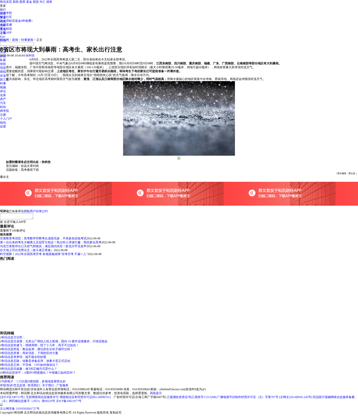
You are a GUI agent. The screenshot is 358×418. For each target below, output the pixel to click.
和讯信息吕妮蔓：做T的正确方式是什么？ (29, 368)
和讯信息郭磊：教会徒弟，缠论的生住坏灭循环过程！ (37, 349)
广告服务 (62, 385)
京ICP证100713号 (12, 397)
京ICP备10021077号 (68, 401)
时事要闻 (27, 39)
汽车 (3, 103)
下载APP (6, 32)
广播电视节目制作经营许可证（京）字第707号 (247, 397)
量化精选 (6, 28)
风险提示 (156, 393)
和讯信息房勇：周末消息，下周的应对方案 (29, 353)
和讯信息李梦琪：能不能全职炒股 (23, 357)
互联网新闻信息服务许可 (42, 397)
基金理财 (6, 20)
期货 (36, 1)
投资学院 (6, 13)
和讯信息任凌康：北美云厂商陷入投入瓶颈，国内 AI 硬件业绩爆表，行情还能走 (54, 341)
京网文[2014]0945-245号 (295, 397)
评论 (3, 91)
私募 (3, 60)
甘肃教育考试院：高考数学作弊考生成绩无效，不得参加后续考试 (43, 238)
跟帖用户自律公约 (36, 211)
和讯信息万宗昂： (13, 337)
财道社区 (6, 16)
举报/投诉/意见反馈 (12, 385)
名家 (3, 95)
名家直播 (6, 24)
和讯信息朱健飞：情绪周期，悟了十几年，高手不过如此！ (40, 345)
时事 (3, 83)
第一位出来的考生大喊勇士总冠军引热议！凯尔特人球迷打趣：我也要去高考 (50, 242)
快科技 (30, 55)
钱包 (3, 122)
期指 (3, 71)
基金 (29, 1)
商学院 (4, 110)
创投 (3, 63)
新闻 (16, 1)
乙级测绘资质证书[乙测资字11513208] (191, 397)
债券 (49, 1)
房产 (3, 99)
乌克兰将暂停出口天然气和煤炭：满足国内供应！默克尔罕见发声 (43, 246)
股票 (22, 1)
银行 (3, 9)
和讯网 (4, 39)
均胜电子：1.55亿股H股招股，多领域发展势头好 (33, 381)
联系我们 (34, 385)
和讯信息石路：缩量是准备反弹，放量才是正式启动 (35, 360)
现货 (3, 67)
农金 (3, 75)
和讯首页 (6, 1)
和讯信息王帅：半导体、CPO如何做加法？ (29, 364)
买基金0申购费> (22, 20)
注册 (3, 114)
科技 (3, 107)
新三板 (4, 79)
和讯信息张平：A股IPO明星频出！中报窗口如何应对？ (39, 372)
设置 (3, 126)
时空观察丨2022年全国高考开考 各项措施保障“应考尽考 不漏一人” (44, 254)
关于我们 (48, 385)
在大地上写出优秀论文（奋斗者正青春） (27, 250)
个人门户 (6, 118)
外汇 (42, 1)
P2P (2, 36)
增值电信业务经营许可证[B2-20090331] (85, 397)
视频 (3, 87)
